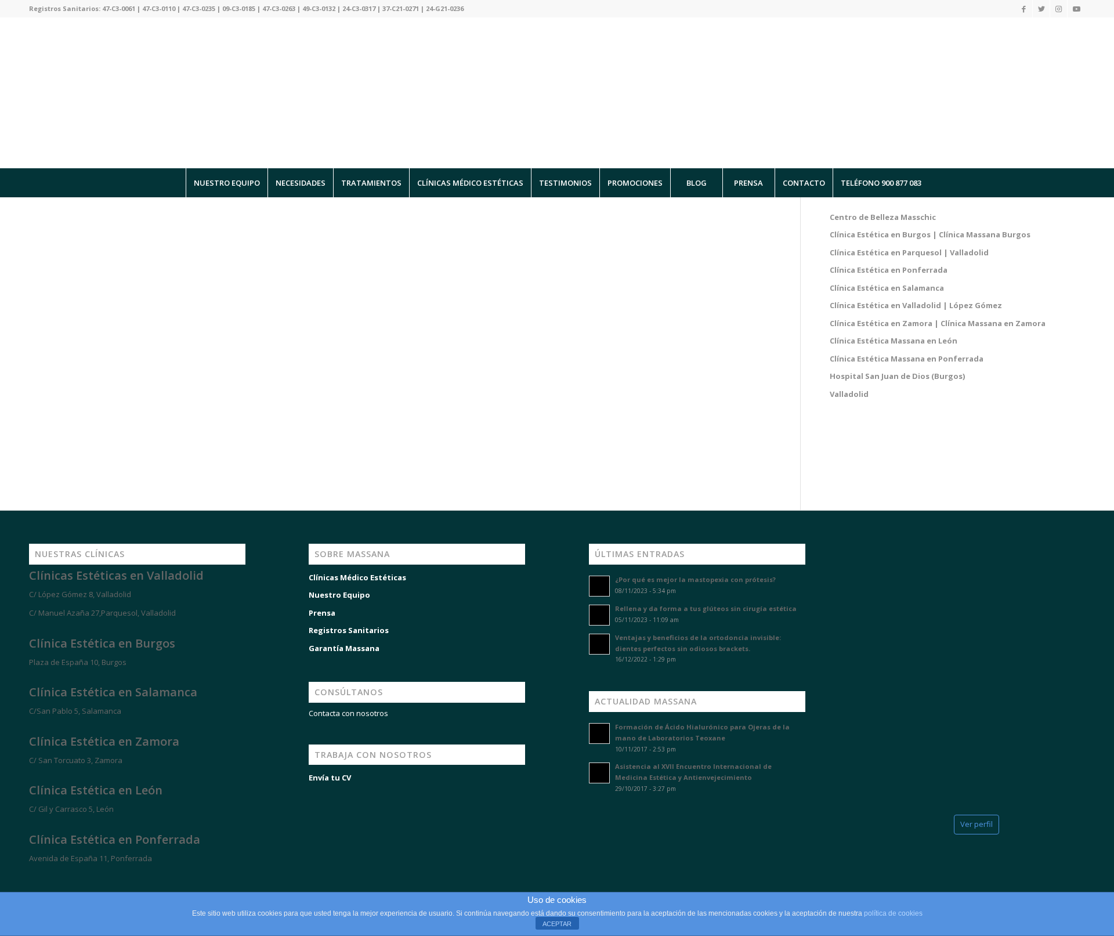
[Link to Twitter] (1041, 8)
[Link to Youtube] (1076, 8)
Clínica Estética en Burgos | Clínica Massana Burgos (930, 234)
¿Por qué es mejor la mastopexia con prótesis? (695, 579)
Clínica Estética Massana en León (893, 340)
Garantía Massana (344, 648)
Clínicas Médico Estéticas (357, 577)
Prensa (322, 613)
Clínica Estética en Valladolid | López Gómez (916, 305)
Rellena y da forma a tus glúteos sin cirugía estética (706, 608)
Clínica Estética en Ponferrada (888, 270)
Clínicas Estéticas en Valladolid (116, 575)
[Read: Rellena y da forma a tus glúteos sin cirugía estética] (599, 615)
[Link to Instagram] (1058, 8)
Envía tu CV (330, 777)
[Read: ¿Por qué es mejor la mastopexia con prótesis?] (599, 586)
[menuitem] (226, 182)
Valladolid (849, 394)
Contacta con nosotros (348, 713)
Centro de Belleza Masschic (883, 217)
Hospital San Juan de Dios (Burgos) (897, 376)
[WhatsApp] (23, 879)
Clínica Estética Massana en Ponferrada (906, 358)
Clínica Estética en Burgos (102, 643)
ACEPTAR (557, 923)
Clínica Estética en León (95, 790)
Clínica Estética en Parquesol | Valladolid (909, 252)
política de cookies (893, 913)
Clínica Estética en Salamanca (887, 288)
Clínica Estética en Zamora (104, 741)
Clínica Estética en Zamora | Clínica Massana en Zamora (938, 323)
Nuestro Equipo (339, 595)
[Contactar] (92, 879)
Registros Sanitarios (349, 630)
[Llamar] (58, 879)
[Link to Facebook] (1023, 8)
